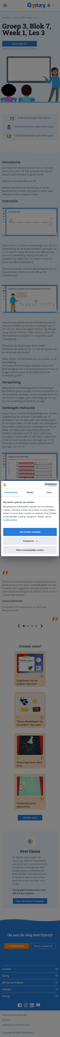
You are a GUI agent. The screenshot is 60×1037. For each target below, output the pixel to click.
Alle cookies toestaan (30, 532)
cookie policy (10, 520)
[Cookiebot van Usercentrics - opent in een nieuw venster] (44, 485)
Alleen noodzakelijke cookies (30, 550)
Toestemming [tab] (10, 492)
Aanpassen (28, 541)
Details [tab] (30, 492)
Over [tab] (49, 492)
